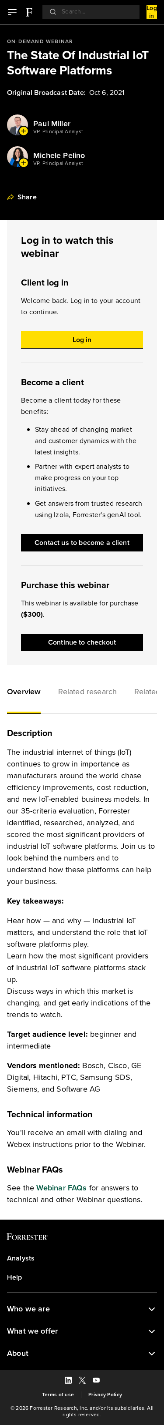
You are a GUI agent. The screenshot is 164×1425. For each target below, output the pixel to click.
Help (14, 1277)
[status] (152, 1309)
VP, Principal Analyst (58, 131)
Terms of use (58, 1394)
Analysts (21, 1258)
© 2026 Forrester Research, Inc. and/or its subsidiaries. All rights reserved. (82, 1411)
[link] (28, 12)
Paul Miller (51, 124)
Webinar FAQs (61, 1187)
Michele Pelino (59, 156)
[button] (24, 693)
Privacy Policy (105, 1394)
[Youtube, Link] (96, 1381)
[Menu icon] (12, 12)
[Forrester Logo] (28, 12)
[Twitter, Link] (82, 1381)
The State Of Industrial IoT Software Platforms (78, 62)
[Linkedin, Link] (68, 1381)
